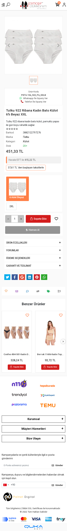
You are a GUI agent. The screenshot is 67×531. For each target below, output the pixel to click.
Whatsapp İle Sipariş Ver (35, 98)
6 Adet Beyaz (16, 197)
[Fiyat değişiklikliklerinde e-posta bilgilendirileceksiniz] (49, 291)
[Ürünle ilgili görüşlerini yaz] (28, 291)
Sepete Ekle (40, 218)
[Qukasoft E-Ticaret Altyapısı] (33, 527)
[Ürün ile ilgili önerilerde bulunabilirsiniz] (60, 291)
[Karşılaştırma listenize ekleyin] (39, 291)
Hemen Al (34, 230)
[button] (8, 45)
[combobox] (6, 485)
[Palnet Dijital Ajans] (18, 496)
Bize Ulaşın (33, 438)
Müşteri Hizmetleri (33, 428)
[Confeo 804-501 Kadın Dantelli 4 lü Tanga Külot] (17, 332)
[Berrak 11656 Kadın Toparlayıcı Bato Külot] (50, 332)
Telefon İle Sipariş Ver (35, 101)
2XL (11, 206)
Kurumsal (33, 419)
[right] (63, 342)
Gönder (59, 465)
